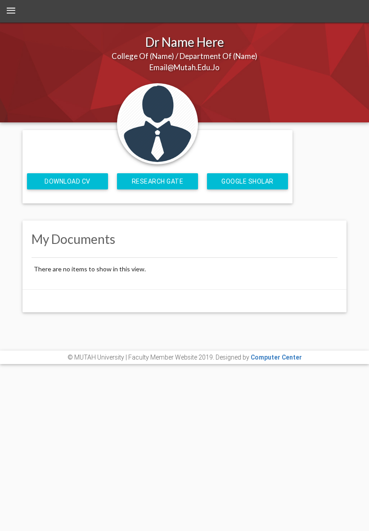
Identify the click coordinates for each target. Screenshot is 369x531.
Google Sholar (247, 181)
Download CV (67, 181)
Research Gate (158, 181)
